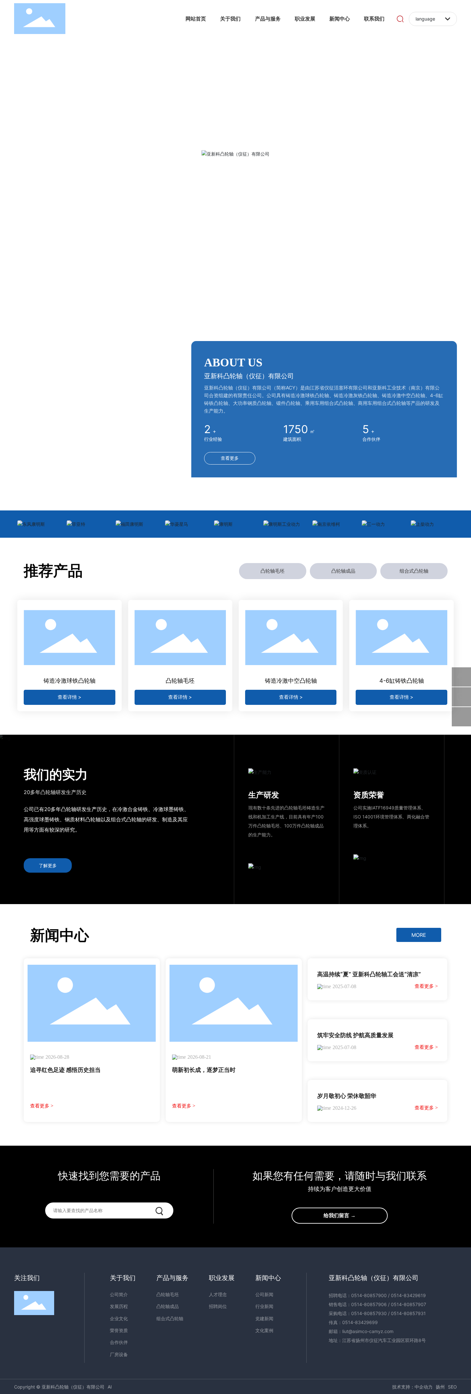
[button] (243, 299)
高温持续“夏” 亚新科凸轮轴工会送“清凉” (369, 974)
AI (110, 1387)
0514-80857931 (408, 1313)
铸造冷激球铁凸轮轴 (69, 680)
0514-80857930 (369, 1313)
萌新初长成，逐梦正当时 (204, 1069)
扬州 (440, 1387)
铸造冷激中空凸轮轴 (291, 680)
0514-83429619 (408, 1295)
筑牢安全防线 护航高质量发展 (355, 1035)
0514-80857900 (369, 1295)
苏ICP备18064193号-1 (365, 1387)
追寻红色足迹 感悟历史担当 (65, 1069)
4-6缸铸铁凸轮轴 (401, 680)
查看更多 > (41, 1105)
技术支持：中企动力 (412, 1387)
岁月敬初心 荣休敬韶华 (346, 1095)
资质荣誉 (368, 795)
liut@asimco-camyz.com (367, 1331)
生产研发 (263, 795)
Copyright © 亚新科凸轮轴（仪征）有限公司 (59, 1387)
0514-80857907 (408, 1304)
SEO (452, 1387)
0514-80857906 (369, 1304)
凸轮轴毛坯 (180, 680)
